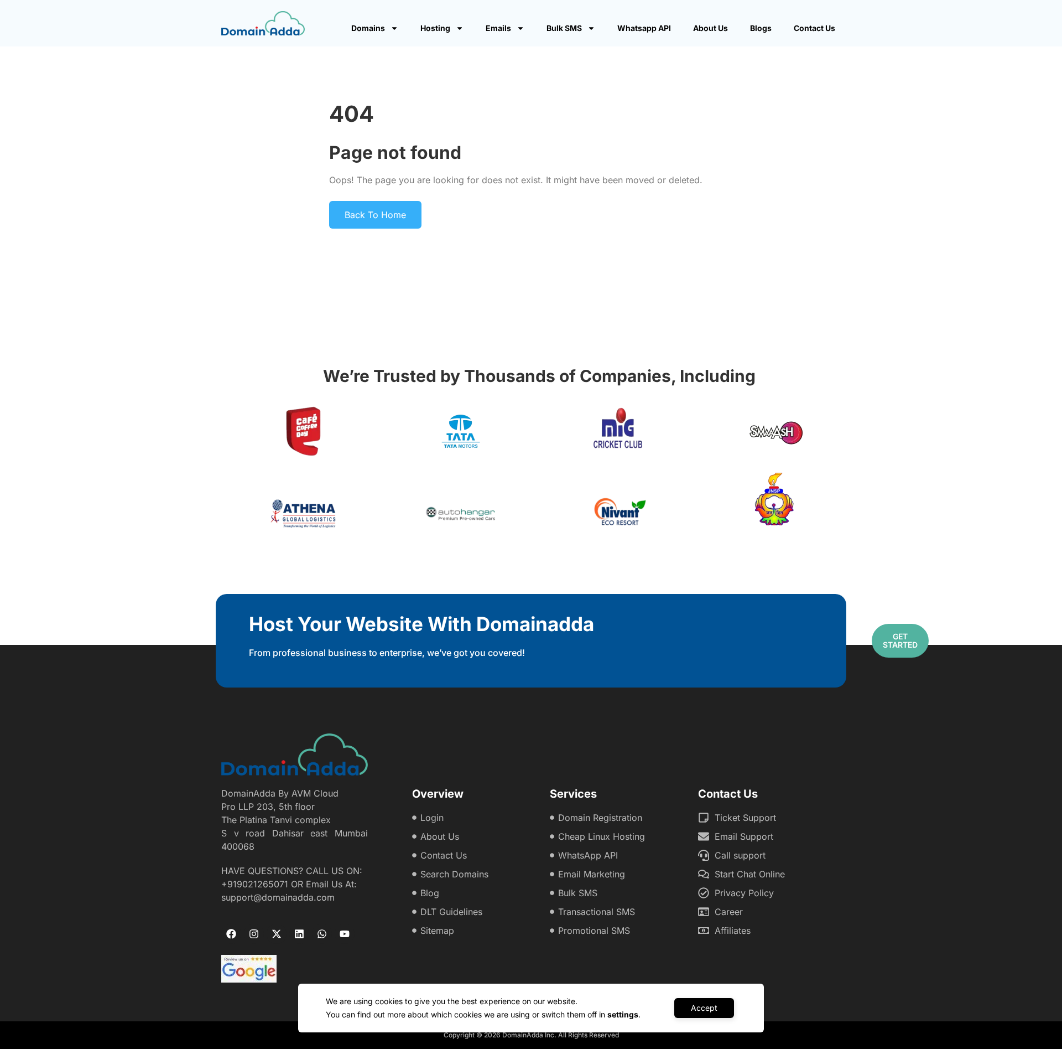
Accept (704, 1007)
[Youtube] (345, 934)
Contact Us (814, 28)
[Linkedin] (299, 934)
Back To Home (375, 214)
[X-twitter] (277, 934)
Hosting (435, 28)
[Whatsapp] (322, 934)
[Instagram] (254, 934)
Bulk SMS (564, 28)
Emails (498, 28)
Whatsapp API (644, 28)
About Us (710, 28)
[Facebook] (231, 934)
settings (622, 1014)
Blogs (761, 28)
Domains (368, 28)
